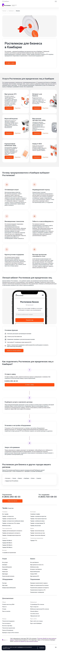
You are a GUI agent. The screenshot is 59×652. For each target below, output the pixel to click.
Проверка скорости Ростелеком (10, 632)
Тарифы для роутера (35, 525)
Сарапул (39, 478)
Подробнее (17, 108)
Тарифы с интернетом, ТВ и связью (11, 523)
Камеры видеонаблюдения (9, 587)
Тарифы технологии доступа (37, 533)
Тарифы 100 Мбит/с (7, 540)
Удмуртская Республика (11, 481)
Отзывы (4, 609)
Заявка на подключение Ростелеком (39, 585)
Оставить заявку (10, 63)
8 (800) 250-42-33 (11, 381)
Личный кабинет (34, 611)
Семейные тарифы (35, 514)
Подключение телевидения (37, 592)
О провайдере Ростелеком (37, 604)
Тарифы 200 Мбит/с (7, 542)
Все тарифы (5, 514)
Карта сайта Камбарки (36, 623)
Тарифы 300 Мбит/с (7, 545)
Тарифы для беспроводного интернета (12, 530)
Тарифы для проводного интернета (11, 533)
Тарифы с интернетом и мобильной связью (13, 521)
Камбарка (6, 1)
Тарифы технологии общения (37, 535)
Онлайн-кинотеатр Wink (8, 604)
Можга (33, 478)
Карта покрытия (34, 606)
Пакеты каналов (6, 611)
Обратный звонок (12, 501)
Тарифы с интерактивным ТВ (37, 523)
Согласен (41, 648)
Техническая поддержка (8, 621)
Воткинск (7, 478)
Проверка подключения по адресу (38, 583)
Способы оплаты (34, 613)
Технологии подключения (8, 628)
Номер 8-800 (33, 574)
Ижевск (20, 478)
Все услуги (5, 562)
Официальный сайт (35, 616)
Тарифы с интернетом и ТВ (9, 518)
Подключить (9, 108)
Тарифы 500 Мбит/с (7, 547)
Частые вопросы (6, 623)
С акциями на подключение (9, 552)
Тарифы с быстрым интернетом (38, 518)
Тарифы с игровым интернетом (38, 516)
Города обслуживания (7, 630)
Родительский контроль (8, 576)
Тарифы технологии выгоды (37, 530)
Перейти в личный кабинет (14, 350)
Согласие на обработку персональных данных (25, 641)
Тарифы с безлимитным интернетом (11, 535)
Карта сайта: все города (36, 621)
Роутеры (4, 583)
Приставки (4, 585)
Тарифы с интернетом (8, 516)
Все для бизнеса (34, 562)
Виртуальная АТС (34, 576)
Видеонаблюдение (7, 567)
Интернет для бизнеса (36, 569)
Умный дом (5, 571)
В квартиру (10, 508)
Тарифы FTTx (33, 540)
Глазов (14, 478)
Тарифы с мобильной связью (37, 521)
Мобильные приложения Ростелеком (39, 609)
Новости (4, 606)
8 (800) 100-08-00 (47, 497)
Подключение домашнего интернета (39, 587)
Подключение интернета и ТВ (37, 590)
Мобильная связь (6, 525)
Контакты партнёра (7, 625)
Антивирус (5, 569)
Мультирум (5, 574)
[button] (29, 54)
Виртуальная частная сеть (36, 564)
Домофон (4, 564)
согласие (20, 647)
